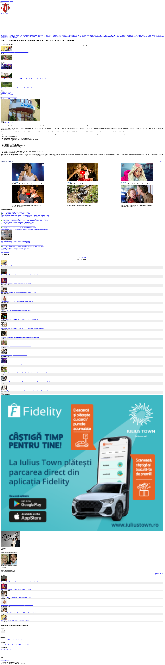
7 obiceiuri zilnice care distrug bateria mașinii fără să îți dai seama (14, 355)
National (20, 644)
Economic (14, 644)
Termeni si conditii (4, 639)
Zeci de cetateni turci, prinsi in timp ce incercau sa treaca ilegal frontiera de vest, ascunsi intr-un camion (22, 245)
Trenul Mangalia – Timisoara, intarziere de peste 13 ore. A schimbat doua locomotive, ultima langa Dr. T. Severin (24, 219)
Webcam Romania (12, 649)
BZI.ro (7, 649)
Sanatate (29, 644)
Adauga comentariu (5, 252)
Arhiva (4, 1)
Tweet (6, 122)
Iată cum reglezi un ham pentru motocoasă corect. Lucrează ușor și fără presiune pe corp (18, 87)
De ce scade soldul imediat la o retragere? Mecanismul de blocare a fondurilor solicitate (114, 35)
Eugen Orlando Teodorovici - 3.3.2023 (8, 98)
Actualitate (3, 644)
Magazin (10, 644)
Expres (6, 644)
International (25, 644)
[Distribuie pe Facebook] (1, 54)
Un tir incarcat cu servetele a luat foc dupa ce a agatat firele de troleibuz (15, 241)
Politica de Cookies (12, 639)
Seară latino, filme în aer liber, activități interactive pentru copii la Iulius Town (16, 69)
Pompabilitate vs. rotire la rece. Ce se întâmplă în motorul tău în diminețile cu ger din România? (131, 36)
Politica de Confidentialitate (22, 639)
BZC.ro (5, 13)
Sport (17, 644)
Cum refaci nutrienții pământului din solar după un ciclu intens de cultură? (16, 61)
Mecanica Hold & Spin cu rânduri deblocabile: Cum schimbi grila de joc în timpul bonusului (50, 36)
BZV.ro (8, 13)
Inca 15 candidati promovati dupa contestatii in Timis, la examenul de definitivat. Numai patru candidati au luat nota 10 (25, 229)
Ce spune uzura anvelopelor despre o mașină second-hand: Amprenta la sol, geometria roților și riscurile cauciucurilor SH (25, 381)
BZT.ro (2, 13)
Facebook (10, 122)
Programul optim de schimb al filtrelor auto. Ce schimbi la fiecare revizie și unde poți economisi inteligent (90, 36)
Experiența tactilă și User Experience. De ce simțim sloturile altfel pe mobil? (16, 36)
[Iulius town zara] (10, 547)
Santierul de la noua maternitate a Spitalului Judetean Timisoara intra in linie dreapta (18, 226)
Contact (7, 1)
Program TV (6, 660)
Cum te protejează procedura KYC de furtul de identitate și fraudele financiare (148, 35)
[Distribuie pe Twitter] (2, 54)
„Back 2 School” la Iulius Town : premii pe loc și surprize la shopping (15, 35)
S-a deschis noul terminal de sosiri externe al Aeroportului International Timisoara (17, 222)
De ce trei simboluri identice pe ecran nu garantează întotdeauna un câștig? (81, 35)
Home (2, 1)
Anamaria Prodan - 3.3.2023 (6, 95)
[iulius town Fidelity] (82, 530)
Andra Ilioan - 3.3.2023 (5, 93)
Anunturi (11, 1)
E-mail (14, 122)
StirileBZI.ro (3, 649)
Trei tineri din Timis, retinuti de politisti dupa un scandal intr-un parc (14, 248)
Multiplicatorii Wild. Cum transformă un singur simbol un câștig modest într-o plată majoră (47, 35)
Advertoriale (34, 644)
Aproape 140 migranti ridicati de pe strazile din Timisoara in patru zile (15, 212)
